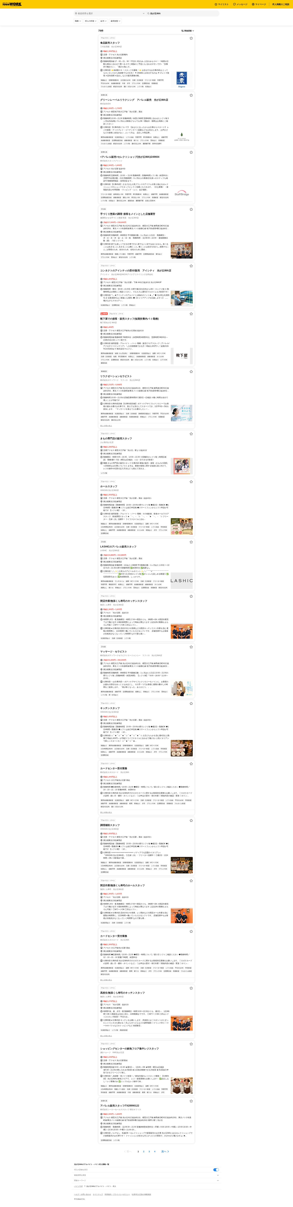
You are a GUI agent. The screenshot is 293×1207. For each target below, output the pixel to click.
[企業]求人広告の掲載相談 (141, 1194)
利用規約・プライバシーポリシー (117, 1194)
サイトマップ (98, 1194)
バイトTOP (78, 1186)
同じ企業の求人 (106, 426)
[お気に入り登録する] (191, 38)
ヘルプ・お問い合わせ (82, 1194)
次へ (163, 1151)
